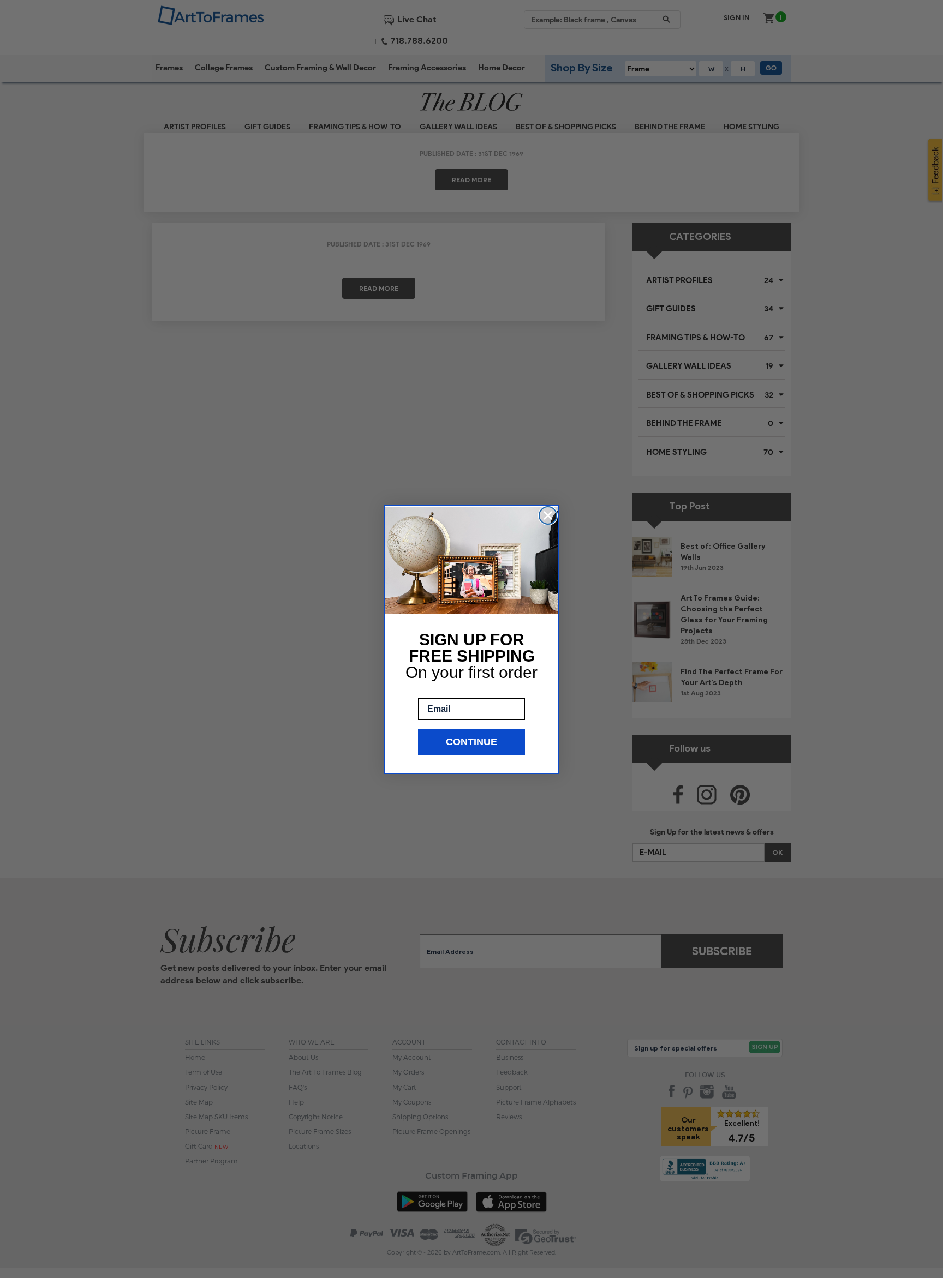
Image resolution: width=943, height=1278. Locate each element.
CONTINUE (471, 741)
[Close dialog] (548, 515)
